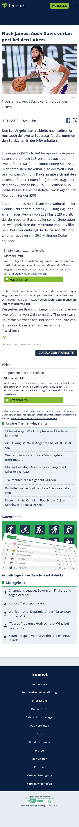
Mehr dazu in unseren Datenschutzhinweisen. (34, 418)
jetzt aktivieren (19, 279)
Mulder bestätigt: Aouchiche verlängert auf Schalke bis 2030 (35, 469)
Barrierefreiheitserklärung (39, 692)
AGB (39, 734)
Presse (39, 750)
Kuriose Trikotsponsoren (26, 603)
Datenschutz (39, 709)
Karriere (39, 767)
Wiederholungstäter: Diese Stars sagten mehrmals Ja (33, 457)
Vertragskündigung (39, 775)
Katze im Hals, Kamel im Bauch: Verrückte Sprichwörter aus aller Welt (35, 502)
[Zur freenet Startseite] (14, 4)
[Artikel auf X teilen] (75, 120)
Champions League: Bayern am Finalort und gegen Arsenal (40, 592)
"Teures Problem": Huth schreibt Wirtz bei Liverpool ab (39, 625)
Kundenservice (39, 684)
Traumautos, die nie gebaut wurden (30, 480)
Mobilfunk (59, 5)
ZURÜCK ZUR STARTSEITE (56, 353)
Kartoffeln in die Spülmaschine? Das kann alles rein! (38, 490)
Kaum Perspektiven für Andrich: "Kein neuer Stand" (40, 637)
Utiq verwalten (39, 725)
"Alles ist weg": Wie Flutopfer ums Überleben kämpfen (37, 433)
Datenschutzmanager (40, 717)
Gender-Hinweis (39, 742)
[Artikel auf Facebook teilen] (68, 120)
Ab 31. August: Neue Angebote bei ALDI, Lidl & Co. (38, 445)
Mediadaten (39, 759)
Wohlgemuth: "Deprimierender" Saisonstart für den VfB (40, 613)
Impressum (39, 700)
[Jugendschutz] (39, 801)
